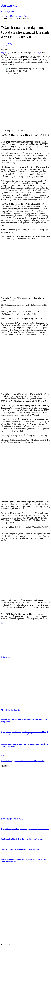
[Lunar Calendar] (22, 16)
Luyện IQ (7, 16)
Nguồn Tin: (6, 657)
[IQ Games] (2, 16)
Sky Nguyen (6, 52)
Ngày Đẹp (27, 16)
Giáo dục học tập (12, 46)
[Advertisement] (25, 102)
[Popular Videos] (13, 16)
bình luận (37, 52)
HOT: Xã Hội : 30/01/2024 (12, 819)
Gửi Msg (5, 766)
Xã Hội (9, 43)
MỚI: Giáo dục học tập (10, 710)
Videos (17, 16)
